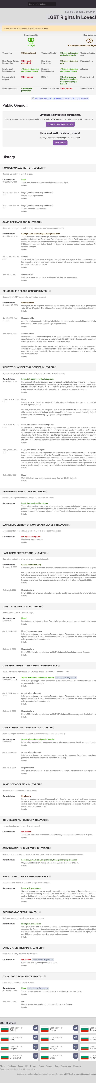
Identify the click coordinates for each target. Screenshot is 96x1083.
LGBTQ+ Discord (55, 98)
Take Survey (60, 142)
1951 (11, 192)
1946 (68, 336)
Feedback (12, 1066)
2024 (16, 305)
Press (20, 1066)
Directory (77, 1066)
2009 (76, 455)
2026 (15, 381)
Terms (41, 1066)
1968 (15, 182)
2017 (10, 424)
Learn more (43, 28)
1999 (10, 449)
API (26, 1066)
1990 (11, 318)
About (2, 1066)
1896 (10, 205)
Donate (33, 1066)
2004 (10, 631)
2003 (84, 634)
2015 (9, 620)
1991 (10, 256)
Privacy (49, 1066)
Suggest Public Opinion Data (60, 124)
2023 (11, 399)
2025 (16, 236)
